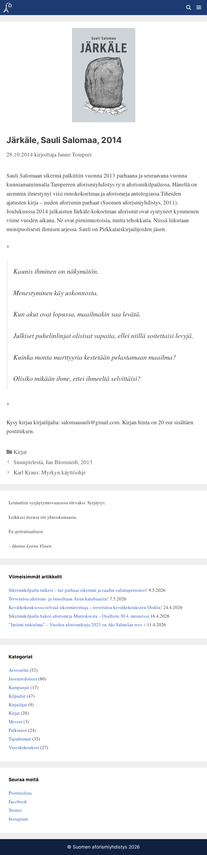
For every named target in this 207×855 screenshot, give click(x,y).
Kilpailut (17, 696)
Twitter (15, 810)
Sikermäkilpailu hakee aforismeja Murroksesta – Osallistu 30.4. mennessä (79, 616)
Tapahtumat (20, 739)
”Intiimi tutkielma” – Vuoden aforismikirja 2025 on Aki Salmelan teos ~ (77, 624)
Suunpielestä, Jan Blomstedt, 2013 (52, 462)
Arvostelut (19, 670)
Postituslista (20, 793)
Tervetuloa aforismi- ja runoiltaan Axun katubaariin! (59, 599)
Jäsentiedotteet (23, 679)
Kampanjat (19, 687)
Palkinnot (18, 730)
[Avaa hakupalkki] (188, 7)
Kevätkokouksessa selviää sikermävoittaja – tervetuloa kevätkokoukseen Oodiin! (85, 607)
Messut (15, 721)
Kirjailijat (18, 704)
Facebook (18, 801)
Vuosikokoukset (24, 747)
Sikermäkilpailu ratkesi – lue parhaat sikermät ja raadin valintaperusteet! (78, 590)
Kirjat (20, 452)
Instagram (18, 819)
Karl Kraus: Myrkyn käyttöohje (49, 472)
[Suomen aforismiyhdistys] (7, 7)
